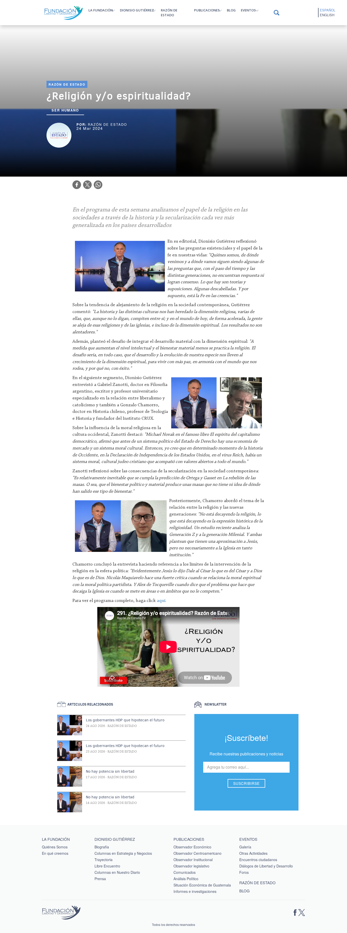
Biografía (101, 846)
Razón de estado (169, 12)
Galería (245, 846)
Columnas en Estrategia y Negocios (123, 853)
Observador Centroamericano (198, 853)
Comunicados (185, 872)
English (327, 15)
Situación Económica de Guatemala (202, 885)
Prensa (100, 878)
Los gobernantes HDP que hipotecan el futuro (125, 720)
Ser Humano (65, 110)
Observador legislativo (191, 865)
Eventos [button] (248, 10)
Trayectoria (103, 859)
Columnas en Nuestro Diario (117, 872)
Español (327, 10)
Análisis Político (186, 878)
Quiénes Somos (55, 846)
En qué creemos (55, 853)
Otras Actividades (253, 853)
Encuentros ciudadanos (258, 859)
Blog (231, 10)
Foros (244, 872)
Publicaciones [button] (207, 10)
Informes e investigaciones (195, 891)
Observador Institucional (193, 859)
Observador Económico (192, 846)
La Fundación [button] (100, 10)
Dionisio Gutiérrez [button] (137, 10)
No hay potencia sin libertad (110, 771)
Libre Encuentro (107, 865)
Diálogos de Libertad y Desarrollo (266, 865)
